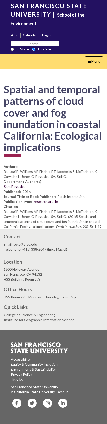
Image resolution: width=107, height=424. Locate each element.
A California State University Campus (39, 392)
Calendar (30, 35)
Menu (95, 62)
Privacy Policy (21, 374)
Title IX (17, 379)
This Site (44, 49)
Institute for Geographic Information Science (39, 320)
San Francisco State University (34, 387)
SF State (22, 49)
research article (46, 201)
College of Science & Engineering (29, 315)
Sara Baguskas (15, 186)
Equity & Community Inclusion (34, 364)
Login (46, 35)
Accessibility (21, 359)
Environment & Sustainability (33, 369)
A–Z (14, 35)
